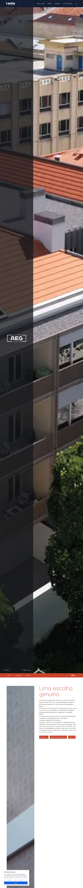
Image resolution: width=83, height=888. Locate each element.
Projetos (50, 3)
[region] (15, 878)
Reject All (21, 880)
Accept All (16, 882)
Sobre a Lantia (40, 3)
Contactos (57, 3)
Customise (10, 880)
